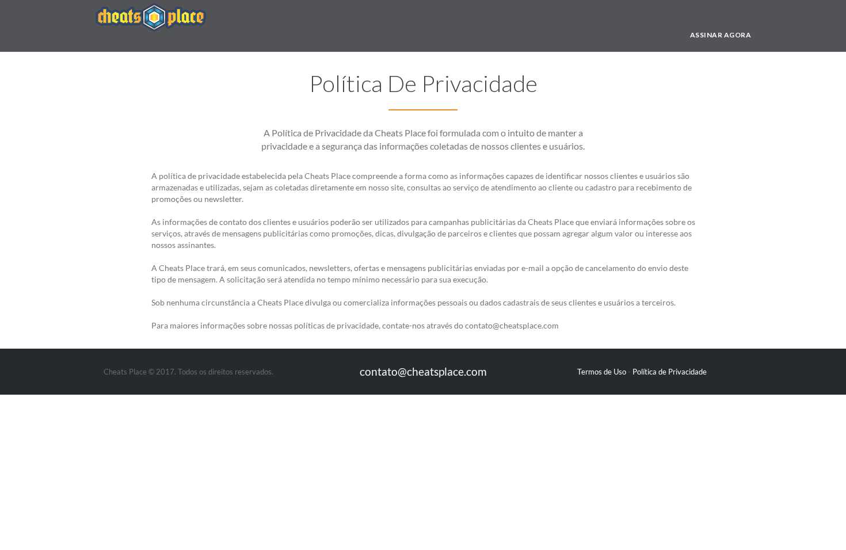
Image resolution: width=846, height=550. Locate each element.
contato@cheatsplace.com (423, 371)
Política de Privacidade (669, 371)
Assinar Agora (721, 34)
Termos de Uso (601, 371)
